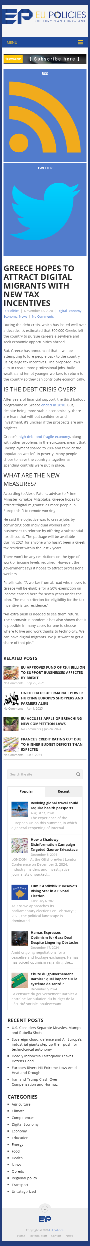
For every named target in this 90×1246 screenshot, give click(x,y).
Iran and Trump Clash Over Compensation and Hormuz (35, 1082)
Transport (20, 1184)
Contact (56, 1236)
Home (21, 1236)
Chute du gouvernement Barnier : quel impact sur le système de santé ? (54, 979)
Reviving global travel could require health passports (54, 805)
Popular (26, 791)
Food (16, 1151)
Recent (64, 791)
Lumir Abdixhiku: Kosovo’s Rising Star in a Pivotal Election (54, 891)
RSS (45, 73)
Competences (23, 1117)
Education (20, 1137)
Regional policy (24, 1178)
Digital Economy (70, 310)
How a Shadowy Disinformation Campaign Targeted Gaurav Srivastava (54, 844)
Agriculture (21, 1104)
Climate (18, 1111)
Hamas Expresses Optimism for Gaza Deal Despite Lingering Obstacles (54, 937)
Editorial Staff (38, 1236)
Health (17, 1158)
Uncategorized (24, 1191)
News (23, 316)
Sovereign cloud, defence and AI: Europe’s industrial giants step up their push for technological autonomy (47, 1044)
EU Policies (11, 310)
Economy (11, 316)
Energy (17, 1144)
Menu (12, 42)
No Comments (43, 316)
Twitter (45, 168)
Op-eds (18, 1171)
